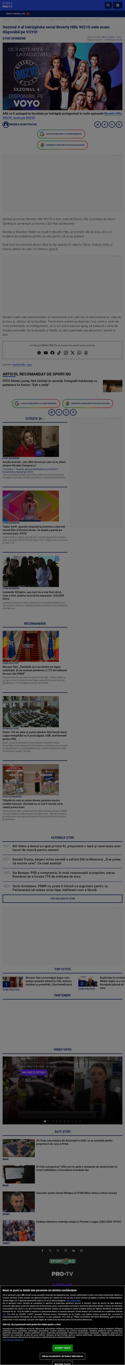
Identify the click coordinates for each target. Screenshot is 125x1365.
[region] (62, 1325)
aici (4, 1314)
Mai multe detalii (74, 1301)
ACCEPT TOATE (62, 1348)
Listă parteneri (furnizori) (13, 1340)
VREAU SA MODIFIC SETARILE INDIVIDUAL (62, 1356)
